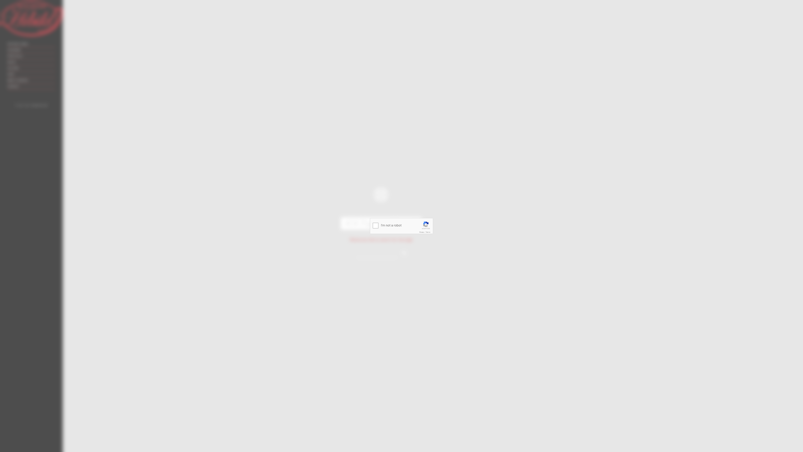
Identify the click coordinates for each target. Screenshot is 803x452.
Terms (428, 232)
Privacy (421, 232)
